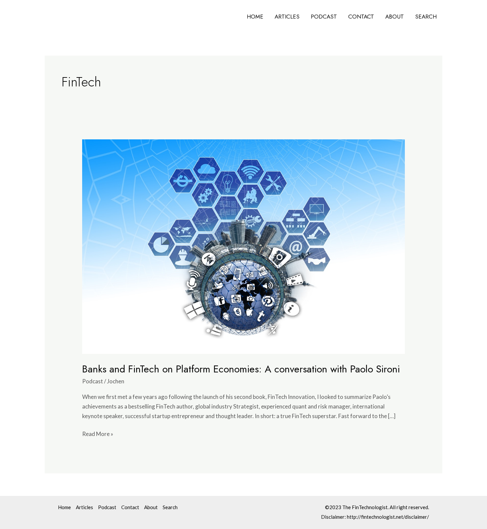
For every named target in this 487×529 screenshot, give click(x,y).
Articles (287, 17)
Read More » (97, 433)
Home (255, 17)
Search (426, 17)
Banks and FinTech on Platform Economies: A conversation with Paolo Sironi (241, 369)
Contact (361, 17)
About (394, 17)
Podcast (324, 17)
